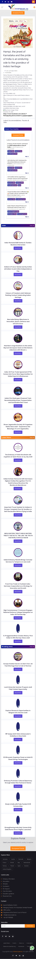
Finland (12, 862)
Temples (5, 884)
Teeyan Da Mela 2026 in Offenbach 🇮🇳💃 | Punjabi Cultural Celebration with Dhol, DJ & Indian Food (18, 193)
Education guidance (8, 893)
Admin (15, 70)
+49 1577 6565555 (8, 917)
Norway (5, 865)
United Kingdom (7, 869)
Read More (18, 248)
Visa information (7, 891)
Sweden (26, 865)
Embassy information (8, 879)
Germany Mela (11, 182)
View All (32, 225)
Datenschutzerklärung (9, 946)
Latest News (6, 943)
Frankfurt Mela (20, 182)
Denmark (21, 859)
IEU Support (6, 888)
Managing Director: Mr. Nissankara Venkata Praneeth (17, 907)
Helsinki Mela (18, 151)
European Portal (18, 12)
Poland (12, 865)
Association (5, 881)
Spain (19, 865)
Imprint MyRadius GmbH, (10, 905)
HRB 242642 (6, 910)
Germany (5, 859)
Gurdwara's (5, 886)
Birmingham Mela (12, 214)
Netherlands (27, 862)
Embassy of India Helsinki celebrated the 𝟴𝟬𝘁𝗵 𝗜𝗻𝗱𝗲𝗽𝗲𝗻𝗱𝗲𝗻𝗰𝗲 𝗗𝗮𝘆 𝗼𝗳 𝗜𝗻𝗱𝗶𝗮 (17, 145)
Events (14, 943)
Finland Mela (11, 151)
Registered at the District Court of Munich (14, 912)
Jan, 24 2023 (9, 70)
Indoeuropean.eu (18, 951)
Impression (21, 946)
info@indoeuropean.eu (9, 915)
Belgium (29, 859)
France (4, 862)
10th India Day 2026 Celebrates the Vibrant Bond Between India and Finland (17, 162)
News (19, 185)
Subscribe (30, 926)
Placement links (7, 896)
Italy (19, 862)
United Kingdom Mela (13, 211)
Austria (13, 859)
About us (21, 943)
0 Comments (8, 72)
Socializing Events (12, 153)
